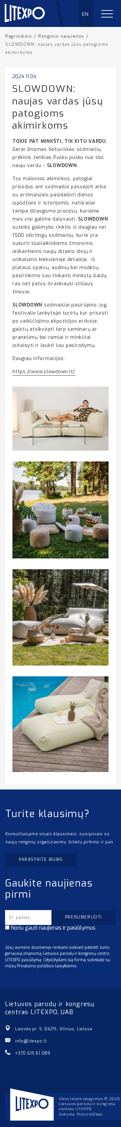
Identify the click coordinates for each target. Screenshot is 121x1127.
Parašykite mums (41, 859)
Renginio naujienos (61, 36)
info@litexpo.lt (31, 1041)
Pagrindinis (18, 36)
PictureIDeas (89, 1114)
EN (85, 14)
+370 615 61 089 (32, 1053)
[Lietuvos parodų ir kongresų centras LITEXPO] (36, 25)
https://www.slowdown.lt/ (43, 371)
